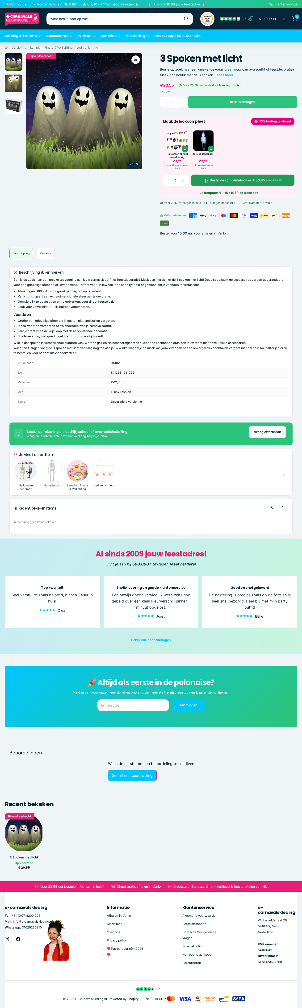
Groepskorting (193, 946)
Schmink (109, 35)
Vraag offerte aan (267, 432)
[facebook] (18, 939)
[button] (183, 180)
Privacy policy (117, 940)
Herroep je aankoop (197, 954)
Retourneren (191, 963)
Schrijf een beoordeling (132, 775)
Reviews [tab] (45, 253)
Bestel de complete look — (246, 180)
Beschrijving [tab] (21, 253)
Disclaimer (114, 924)
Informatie (118, 907)
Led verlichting (87, 47)
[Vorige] (271, 506)
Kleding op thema (21, 35)
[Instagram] (7, 939)
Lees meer (225, 75)
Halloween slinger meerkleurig (177, 155)
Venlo (222, 233)
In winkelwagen (242, 102)
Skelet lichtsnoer (203, 153)
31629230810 (32, 927)
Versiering (135, 35)
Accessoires (57, 35)
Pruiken (85, 35)
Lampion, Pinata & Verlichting (51, 47)
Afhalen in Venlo (119, 915)
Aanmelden (188, 705)
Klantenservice (198, 907)
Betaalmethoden (194, 924)
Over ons (113, 932)
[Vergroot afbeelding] (135, 59)
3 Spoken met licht (24, 857)
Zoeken (186, 19)
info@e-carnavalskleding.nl (33, 921)
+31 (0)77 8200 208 (25, 915)
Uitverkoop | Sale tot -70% (177, 35)
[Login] (284, 19)
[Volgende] (282, 506)
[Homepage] (6, 47)
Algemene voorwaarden (200, 915)
